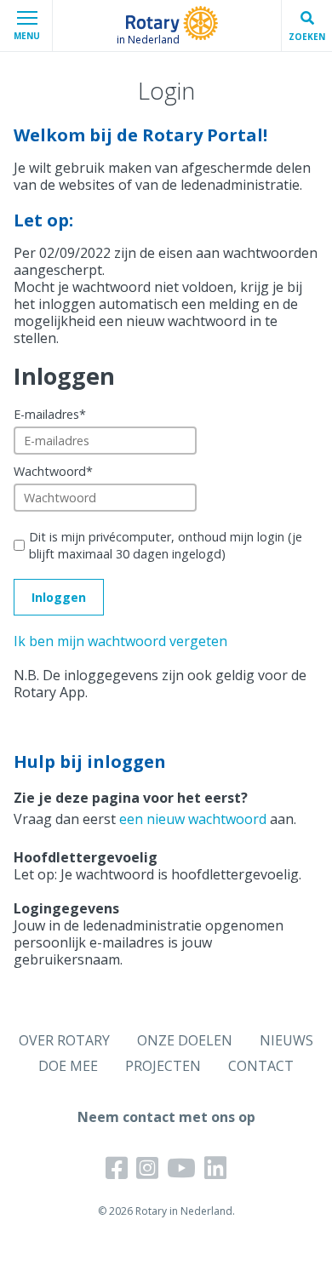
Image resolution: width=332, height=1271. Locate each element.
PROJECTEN (163, 1065)
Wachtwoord (53, 471)
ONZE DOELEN (184, 1040)
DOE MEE (68, 1065)
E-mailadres (50, 414)
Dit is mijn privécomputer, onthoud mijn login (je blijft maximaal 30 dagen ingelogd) (165, 545)
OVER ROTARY (64, 1040)
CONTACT (261, 1065)
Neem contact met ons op (166, 1117)
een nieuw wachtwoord (192, 819)
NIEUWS (286, 1040)
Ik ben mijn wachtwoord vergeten (120, 641)
